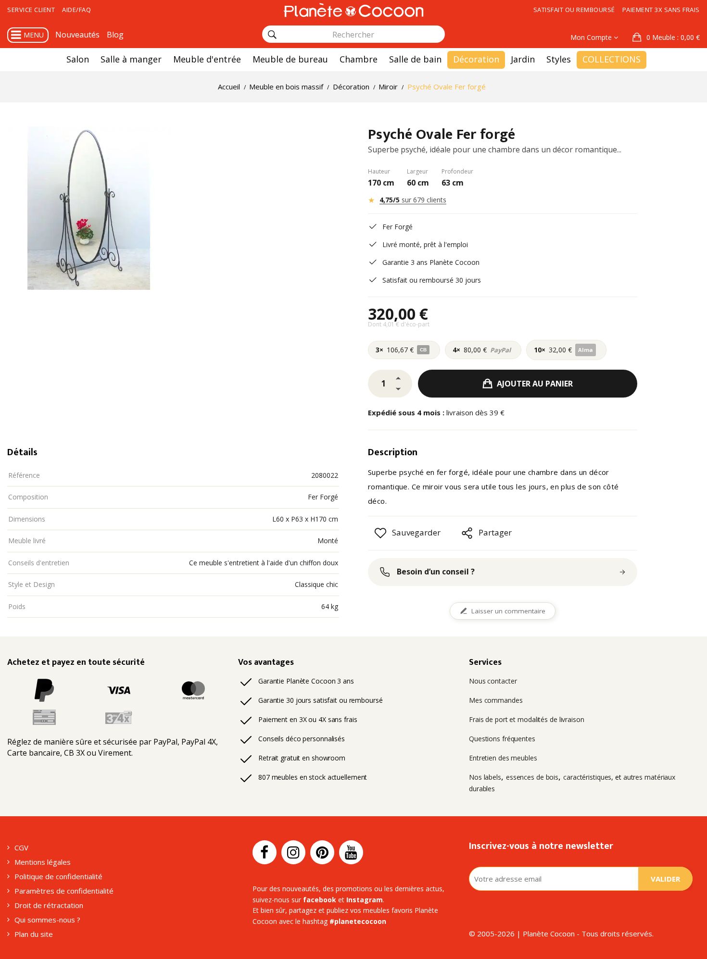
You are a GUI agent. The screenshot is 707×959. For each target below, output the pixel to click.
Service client (31, 9)
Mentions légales (42, 862)
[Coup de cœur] (380, 533)
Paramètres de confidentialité (64, 891)
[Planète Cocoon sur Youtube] (351, 852)
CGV (21, 847)
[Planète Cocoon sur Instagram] (293, 852)
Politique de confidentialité (58, 876)
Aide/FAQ (76, 9)
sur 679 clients (412, 199)
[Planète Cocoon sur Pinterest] (322, 852)
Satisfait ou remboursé (574, 9)
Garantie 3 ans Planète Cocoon (431, 262)
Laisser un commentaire (508, 611)
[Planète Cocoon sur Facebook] (264, 852)
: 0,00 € (673, 37)
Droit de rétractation (48, 905)
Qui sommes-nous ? (47, 919)
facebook (319, 899)
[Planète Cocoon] (353, 10)
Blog (115, 34)
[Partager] (467, 533)
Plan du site (33, 934)
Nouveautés (77, 34)
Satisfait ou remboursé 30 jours (431, 280)
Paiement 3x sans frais (661, 9)
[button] (666, 37)
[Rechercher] (272, 34)
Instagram (364, 899)
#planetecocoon (357, 921)
